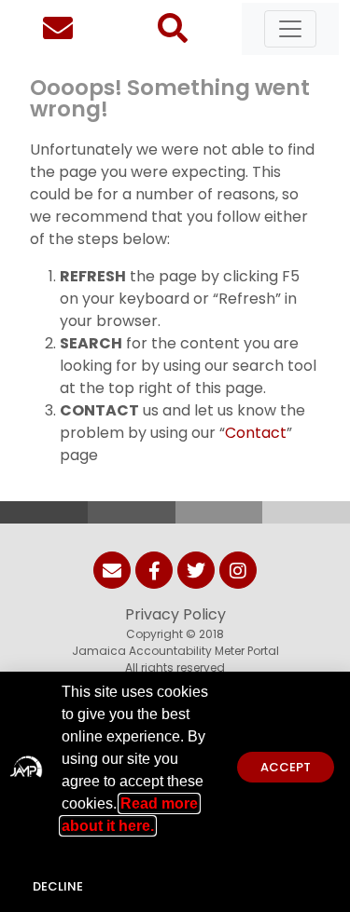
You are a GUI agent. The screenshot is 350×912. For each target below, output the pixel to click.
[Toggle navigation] (290, 29)
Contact (256, 432)
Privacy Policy (175, 614)
